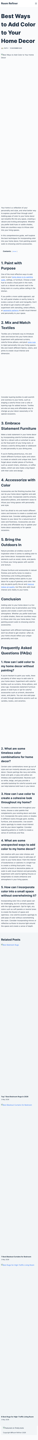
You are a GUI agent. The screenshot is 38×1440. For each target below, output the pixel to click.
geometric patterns (11, 310)
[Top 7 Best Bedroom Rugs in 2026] (19, 1018)
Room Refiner (9, 3)
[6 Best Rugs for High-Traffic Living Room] (19, 1339)
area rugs (32, 342)
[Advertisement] (19, 376)
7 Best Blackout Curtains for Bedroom (16, 1257)
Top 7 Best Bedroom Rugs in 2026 (14, 1097)
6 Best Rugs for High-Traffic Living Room (17, 1417)
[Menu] (36, 3)
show (14, 251)
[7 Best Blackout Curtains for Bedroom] (19, 1178)
